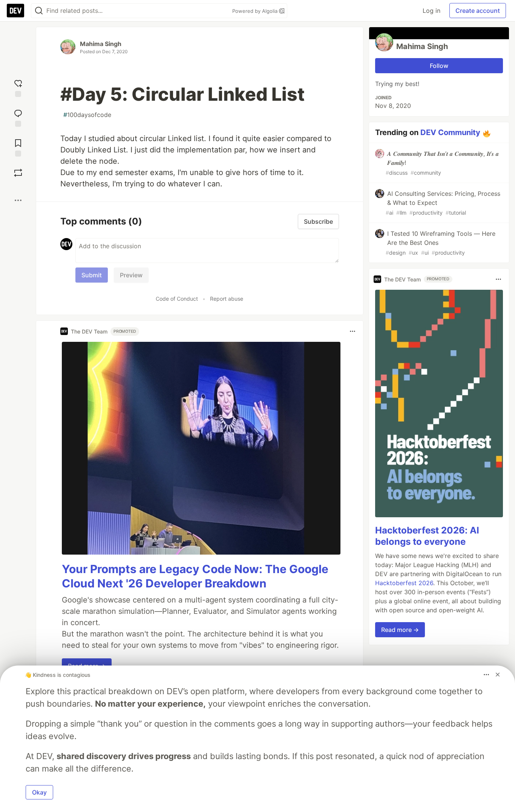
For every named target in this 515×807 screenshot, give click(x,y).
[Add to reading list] (18, 147)
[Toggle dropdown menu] (352, 331)
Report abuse (226, 298)
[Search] (38, 11)
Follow (439, 65)
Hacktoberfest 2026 (404, 583)
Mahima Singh (100, 44)
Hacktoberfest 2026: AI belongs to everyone (427, 536)
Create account (477, 10)
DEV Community (450, 132)
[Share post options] (18, 200)
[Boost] (18, 173)
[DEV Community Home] (15, 10)
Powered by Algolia (255, 11)
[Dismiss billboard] (497, 675)
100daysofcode (87, 114)
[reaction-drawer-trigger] (18, 87)
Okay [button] (39, 792)
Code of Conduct (177, 298)
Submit (91, 275)
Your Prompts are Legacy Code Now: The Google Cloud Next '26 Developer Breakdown (195, 576)
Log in (431, 10)
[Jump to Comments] (18, 117)
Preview (131, 275)
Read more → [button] (400, 629)
